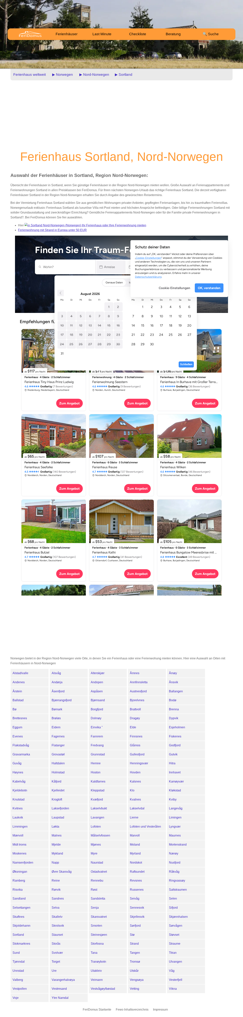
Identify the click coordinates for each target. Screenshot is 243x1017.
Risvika (18, 889)
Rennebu (97, 880)
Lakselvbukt (99, 808)
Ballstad (18, 700)
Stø (132, 934)
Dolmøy (96, 718)
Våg (171, 970)
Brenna (174, 709)
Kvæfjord (97, 799)
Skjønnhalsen (178, 916)
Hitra (172, 763)
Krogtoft (57, 799)
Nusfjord (174, 862)
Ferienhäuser (66, 34)
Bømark (57, 709)
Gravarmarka (21, 754)
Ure (54, 970)
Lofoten (96, 826)
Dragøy (135, 718)
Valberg (18, 979)
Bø (15, 709)
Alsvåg (56, 673)
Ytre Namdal (60, 997)
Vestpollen (20, 988)
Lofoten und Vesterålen (145, 826)
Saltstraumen (178, 889)
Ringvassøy (177, 880)
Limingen (175, 817)
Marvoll (135, 835)
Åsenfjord (58, 691)
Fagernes (58, 736)
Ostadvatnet (99, 871)
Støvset (174, 934)
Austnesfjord (138, 691)
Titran (173, 952)
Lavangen (97, 817)
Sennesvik (137, 907)
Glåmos (135, 745)
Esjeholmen (177, 727)
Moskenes (19, 853)
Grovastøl (58, 754)
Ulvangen (175, 961)
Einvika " (97, 727)
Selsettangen (21, 907)
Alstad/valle (20, 673)
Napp (55, 862)
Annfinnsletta (139, 682)
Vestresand (59, 988)
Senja (95, 907)
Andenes (19, 682)
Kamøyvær (176, 781)
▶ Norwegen (62, 75)
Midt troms (19, 844)
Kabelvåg (19, 781)
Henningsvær (139, 763)
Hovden (135, 772)
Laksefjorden (60, 808)
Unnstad (18, 970)
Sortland (18, 934)
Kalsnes (135, 781)
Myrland (135, 853)
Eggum (17, 727)
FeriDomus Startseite (97, 1009)
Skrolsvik (58, 925)
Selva (55, 907)
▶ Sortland (123, 75)
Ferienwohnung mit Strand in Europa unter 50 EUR (52, 230)
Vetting (134, 988)
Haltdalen (58, 763)
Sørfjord (135, 925)
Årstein (17, 691)
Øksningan (20, 871)
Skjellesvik (137, 916)
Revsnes (136, 880)
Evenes (18, 736)
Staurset (57, 934)
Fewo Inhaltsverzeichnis (132, 1009)
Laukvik (18, 817)
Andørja (57, 682)
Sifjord (173, 907)
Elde (133, 727)
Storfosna (97, 943)
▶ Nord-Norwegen (94, 75)
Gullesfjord (137, 754)
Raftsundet (137, 871)
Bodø (172, 700)
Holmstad (58, 772)
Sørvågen (175, 925)
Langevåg (175, 808)
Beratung (173, 34)
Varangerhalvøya (63, 979)
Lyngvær (175, 826)
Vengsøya (137, 979)
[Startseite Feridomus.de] (33, 34)
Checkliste (137, 34)
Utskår (134, 970)
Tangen (135, 952)
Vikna (173, 988)
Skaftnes (18, 916)
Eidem (56, 727)
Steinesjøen (99, 934)
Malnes (57, 835)
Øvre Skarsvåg (62, 871)
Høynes (18, 772)
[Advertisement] (121, 114)
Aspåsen (97, 691)
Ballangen (176, 691)
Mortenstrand (178, 844)
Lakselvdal (137, 808)
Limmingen (20, 826)
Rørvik (56, 889)
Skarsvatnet (99, 916)
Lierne (134, 817)
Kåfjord (56, 781)
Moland (135, 844)
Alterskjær (97, 673)
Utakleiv (96, 970)
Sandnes (58, 898)
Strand (134, 943)
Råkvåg (174, 871)
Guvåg (17, 763)
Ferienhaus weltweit (29, 75)
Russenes (137, 889)
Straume (174, 943)
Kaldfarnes (98, 781)
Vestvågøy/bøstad (103, 988)
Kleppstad (97, 790)
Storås (56, 943)
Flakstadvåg (21, 745)
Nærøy (173, 853)
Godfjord (175, 745)
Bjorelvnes (137, 700)
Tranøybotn (98, 961)
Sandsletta (98, 898)
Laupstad (58, 817)
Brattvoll (135, 709)
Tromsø (135, 961)
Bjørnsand (98, 700)
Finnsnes (136, 736)
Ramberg (19, 880)
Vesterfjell (175, 979)
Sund (16, 952)
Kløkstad (175, 790)
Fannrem (97, 736)
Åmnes (134, 673)
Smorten (96, 925)
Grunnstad (98, 754)
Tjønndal (19, 961)
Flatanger (58, 745)
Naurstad (97, 862)
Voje (16, 997)
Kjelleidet (58, 790)
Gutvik (173, 754)
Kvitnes (18, 808)
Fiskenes (175, 736)
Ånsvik (173, 682)
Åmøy (173, 673)
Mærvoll (18, 835)
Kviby (173, 799)
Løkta (55, 826)
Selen (173, 898)
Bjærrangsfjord (62, 700)
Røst (94, 889)
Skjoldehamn (21, 925)
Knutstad (18, 799)
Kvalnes (135, 799)
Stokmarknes (21, 943)
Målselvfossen (100, 835)
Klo (132, 790)
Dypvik (173, 718)
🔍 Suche (211, 34)
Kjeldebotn (20, 790)
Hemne (96, 763)
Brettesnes (20, 718)
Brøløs (56, 718)
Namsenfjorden (23, 862)
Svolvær (57, 952)
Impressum (160, 1009)
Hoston (95, 772)
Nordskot (136, 862)
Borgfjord (97, 709)
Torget (56, 961)
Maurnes (175, 835)
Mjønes (96, 844)
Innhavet (175, 772)
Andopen (97, 682)
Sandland (19, 898)
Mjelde (56, 844)
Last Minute (101, 34)
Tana (94, 952)
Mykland (57, 853)
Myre (94, 853)
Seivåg (134, 898)
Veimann (97, 979)
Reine (56, 880)
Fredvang (97, 745)
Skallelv (57, 916)
